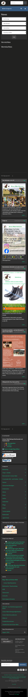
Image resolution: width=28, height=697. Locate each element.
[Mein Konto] (25, 8)
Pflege (4, 505)
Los (14, 37)
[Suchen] (25, 3)
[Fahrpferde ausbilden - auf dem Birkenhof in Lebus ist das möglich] (14, 351)
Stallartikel (5, 501)
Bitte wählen (6, 641)
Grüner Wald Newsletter (10, 583)
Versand (19, 687)
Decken (4, 482)
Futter (4, 495)
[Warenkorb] (21, 8)
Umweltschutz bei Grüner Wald (10, 624)
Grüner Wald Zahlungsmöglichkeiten (11, 611)
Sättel (4, 508)
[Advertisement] (14, 110)
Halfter (4, 498)
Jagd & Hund (5, 517)
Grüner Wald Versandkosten (9, 615)
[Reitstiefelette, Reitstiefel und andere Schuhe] (14, 292)
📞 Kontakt (9, 446)
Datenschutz (5, 592)
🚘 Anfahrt (8, 445)
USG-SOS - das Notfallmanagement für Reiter (12, 607)
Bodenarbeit (5, 514)
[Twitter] (21, 669)
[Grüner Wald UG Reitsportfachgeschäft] (4, 3)
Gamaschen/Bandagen (8, 485)
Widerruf (4, 618)
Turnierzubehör (6, 511)
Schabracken (5, 488)
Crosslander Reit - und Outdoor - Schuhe (12, 479)
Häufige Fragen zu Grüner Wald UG (19, 642)
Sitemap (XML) (14, 684)
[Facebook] (18, 669)
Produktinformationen (8, 621)
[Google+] (23, 669)
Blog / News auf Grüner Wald (10, 579)
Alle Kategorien (7, 8)
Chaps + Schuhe (6, 472)
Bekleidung (5, 469)
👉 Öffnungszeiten (10, 443)
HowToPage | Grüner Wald (20, 646)
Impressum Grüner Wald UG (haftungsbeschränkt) (20, 651)
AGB (3, 589)
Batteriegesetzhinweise (8, 599)
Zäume (4, 492)
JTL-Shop (17, 694)
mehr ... (24, 215)
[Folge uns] (14, 239)
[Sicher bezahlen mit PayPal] (10, 526)
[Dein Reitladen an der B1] (14, 195)
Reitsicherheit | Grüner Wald (9, 476)
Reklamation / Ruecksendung (9, 586)
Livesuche (5, 595)
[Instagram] (26, 669)
